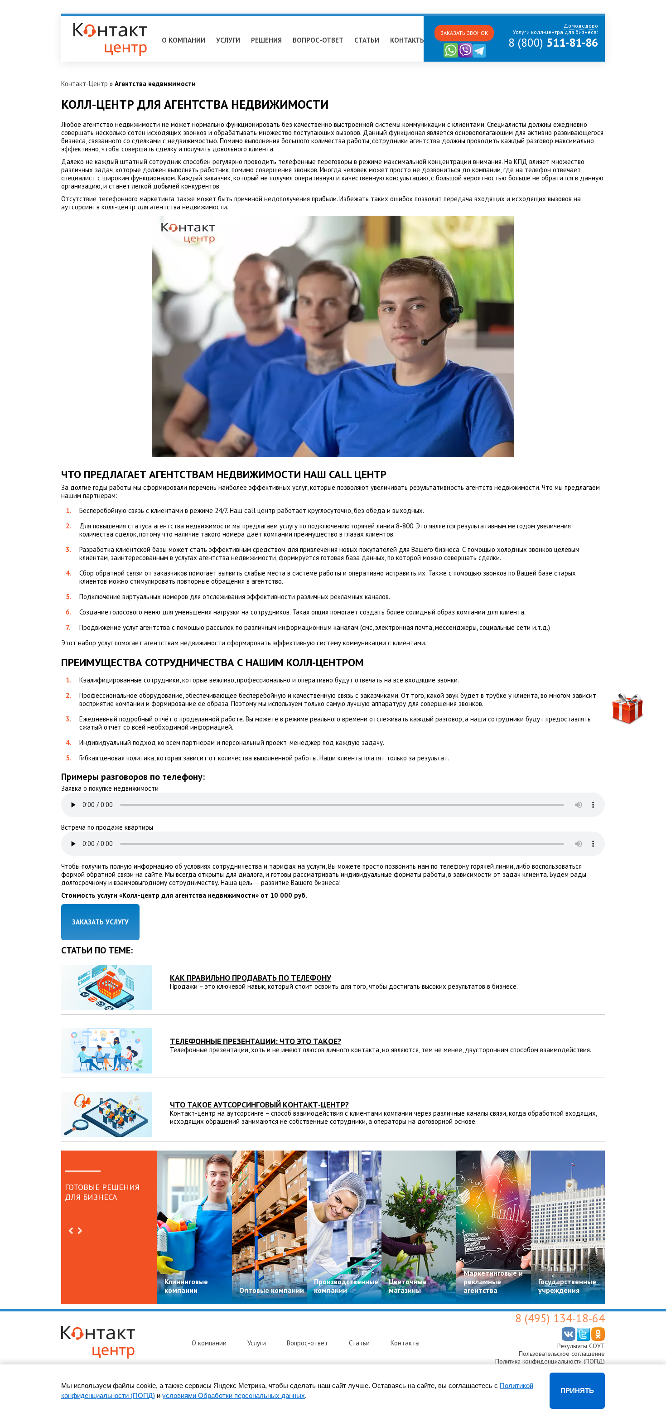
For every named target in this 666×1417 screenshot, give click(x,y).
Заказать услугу (100, 922)
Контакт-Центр (84, 83)
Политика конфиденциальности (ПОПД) (550, 1361)
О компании (183, 40)
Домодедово (86, 19)
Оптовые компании (271, 1290)
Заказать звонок (464, 32)
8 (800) (553, 42)
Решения (266, 40)
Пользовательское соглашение (562, 1353)
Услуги (228, 40)
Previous (70, 1230)
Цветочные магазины (408, 1286)
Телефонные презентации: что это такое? (255, 1041)
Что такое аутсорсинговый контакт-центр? (259, 1104)
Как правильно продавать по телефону (250, 977)
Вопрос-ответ (318, 40)
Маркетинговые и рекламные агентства (493, 1281)
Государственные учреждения (567, 1286)
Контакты (407, 40)
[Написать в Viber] (465, 55)
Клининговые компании (186, 1286)
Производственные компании (346, 1286)
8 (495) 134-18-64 (560, 1318)
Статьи (366, 40)
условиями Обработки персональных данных (233, 1395)
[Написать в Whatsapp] (451, 55)
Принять (577, 1390)
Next (79, 1230)
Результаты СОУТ (581, 1346)
